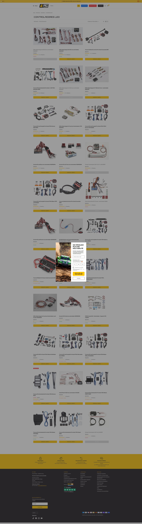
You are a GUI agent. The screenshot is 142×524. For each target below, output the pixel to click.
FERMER (78, 278)
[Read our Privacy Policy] (83, 269)
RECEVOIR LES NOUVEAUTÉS (78, 274)
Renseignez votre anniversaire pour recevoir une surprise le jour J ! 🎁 (78, 260)
